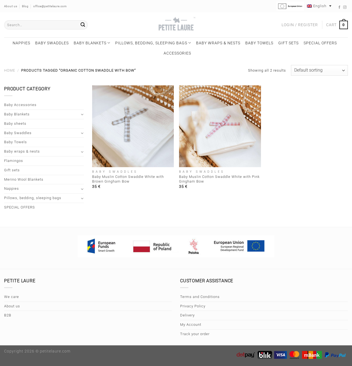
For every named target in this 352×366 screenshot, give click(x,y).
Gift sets (288, 43)
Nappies (21, 43)
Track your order (195, 334)
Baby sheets (15, 123)
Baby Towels (259, 43)
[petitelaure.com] (176, 25)
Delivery (187, 315)
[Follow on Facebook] (339, 7)
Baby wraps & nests (218, 43)
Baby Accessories (20, 105)
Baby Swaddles (52, 43)
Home (9, 70)
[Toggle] (82, 114)
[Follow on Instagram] (345, 7)
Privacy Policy (192, 306)
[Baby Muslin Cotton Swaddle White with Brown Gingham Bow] (133, 126)
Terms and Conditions (200, 297)
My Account (190, 324)
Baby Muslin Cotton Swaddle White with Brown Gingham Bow (128, 179)
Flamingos (13, 161)
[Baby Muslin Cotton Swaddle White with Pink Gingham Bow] (220, 126)
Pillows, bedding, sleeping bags (151, 43)
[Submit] (82, 25)
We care (11, 297)
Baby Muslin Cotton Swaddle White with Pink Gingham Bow (219, 179)
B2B (7, 315)
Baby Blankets (90, 43)
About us (12, 306)
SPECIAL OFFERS (320, 43)
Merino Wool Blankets (23, 179)
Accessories (177, 53)
